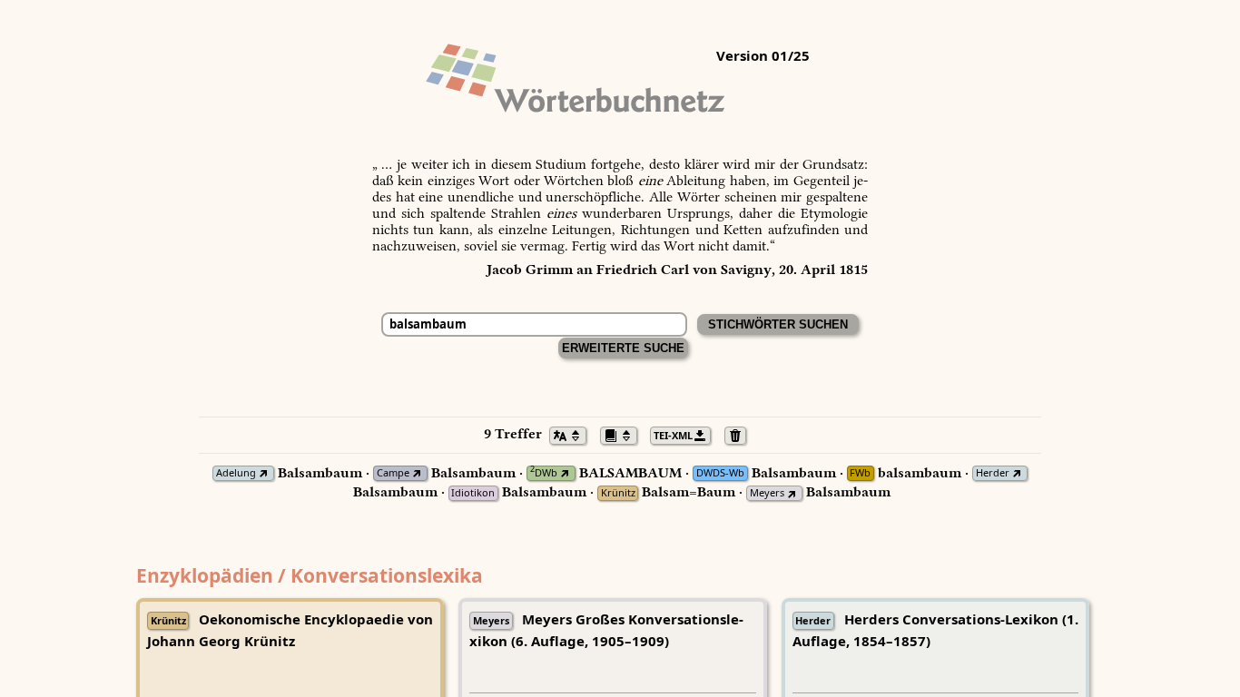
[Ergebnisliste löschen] (740, 434)
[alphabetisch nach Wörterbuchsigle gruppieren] (623, 434)
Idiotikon (473, 493)
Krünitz (618, 493)
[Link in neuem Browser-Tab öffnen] (263, 473)
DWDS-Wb (720, 473)
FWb (860, 473)
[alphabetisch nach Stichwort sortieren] (572, 434)
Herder (992, 473)
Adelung (236, 473)
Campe (393, 473)
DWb (543, 473)
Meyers (767, 493)
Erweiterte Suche (623, 348)
